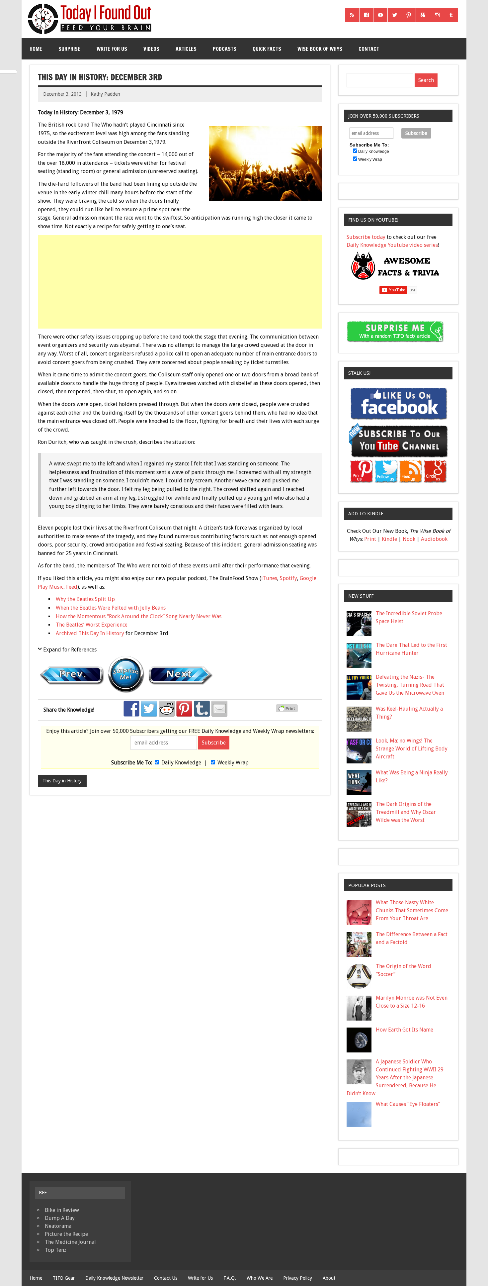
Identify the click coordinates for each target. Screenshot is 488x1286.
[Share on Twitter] (149, 709)
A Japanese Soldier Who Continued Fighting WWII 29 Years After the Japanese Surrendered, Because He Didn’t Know (395, 1077)
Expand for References (70, 649)
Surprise (69, 48)
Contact (369, 48)
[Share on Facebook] (131, 709)
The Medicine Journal (70, 1242)
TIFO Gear (64, 1278)
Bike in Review (62, 1210)
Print (370, 539)
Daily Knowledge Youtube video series (392, 245)
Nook (409, 539)
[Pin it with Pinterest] (184, 709)
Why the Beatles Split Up (85, 599)
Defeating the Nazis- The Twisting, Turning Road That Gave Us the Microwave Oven (410, 685)
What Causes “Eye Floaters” (408, 1104)
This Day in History (62, 780)
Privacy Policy (297, 1278)
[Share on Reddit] (167, 709)
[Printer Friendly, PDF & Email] (288, 710)
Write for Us (112, 48)
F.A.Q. (229, 1278)
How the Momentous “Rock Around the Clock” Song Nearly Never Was (138, 616)
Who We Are (260, 1278)
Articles (186, 48)
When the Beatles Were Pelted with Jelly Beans (111, 608)
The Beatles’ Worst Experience (91, 625)
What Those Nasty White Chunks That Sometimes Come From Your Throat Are (412, 910)
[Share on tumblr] (202, 709)
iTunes (269, 578)
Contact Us (165, 1278)
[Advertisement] (181, 281)
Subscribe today (366, 237)
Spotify (288, 578)
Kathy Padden (105, 94)
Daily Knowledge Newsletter (114, 1278)
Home (36, 48)
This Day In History (101, 633)
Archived (67, 633)
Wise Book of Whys (319, 48)
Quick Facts (267, 48)
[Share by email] (219, 709)
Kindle (389, 539)
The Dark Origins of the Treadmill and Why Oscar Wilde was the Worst (406, 812)
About (329, 1278)
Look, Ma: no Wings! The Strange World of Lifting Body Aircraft (411, 749)
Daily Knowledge (181, 762)
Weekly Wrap (233, 762)
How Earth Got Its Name (404, 1030)
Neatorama (58, 1226)
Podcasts (224, 48)
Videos (151, 48)
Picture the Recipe (66, 1234)
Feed (71, 587)
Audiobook (434, 539)
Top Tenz (55, 1250)
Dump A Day (60, 1218)
